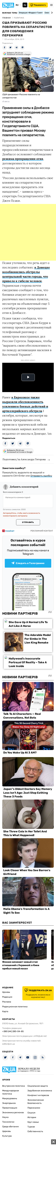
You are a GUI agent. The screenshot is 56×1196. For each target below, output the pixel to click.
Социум (31, 1112)
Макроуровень (9, 1098)
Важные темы (9, 13)
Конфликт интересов (38, 1095)
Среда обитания (10, 1126)
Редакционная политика (14, 1006)
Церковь (6, 1131)
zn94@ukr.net (40, 1036)
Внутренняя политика (13, 1086)
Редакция (7, 997)
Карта (5, 1011)
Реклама (6, 1001)
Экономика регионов (13, 1112)
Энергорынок (9, 1103)
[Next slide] (51, 13)
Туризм (31, 1126)
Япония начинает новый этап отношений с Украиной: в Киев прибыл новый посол (20, 965)
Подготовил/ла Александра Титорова (24, 459)
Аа (25, 5)
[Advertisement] (28, 232)
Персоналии (33, 1108)
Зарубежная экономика (39, 1090)
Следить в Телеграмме (30, 563)
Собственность (35, 1131)
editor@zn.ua (8, 1044)
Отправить (28, 522)
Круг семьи (33, 1122)
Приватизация (9, 1108)
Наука (5, 1117)
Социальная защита (37, 1086)
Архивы (6, 992)
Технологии (8, 1122)
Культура (7, 1136)
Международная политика (10, 1092)
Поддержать (40, 5)
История (31, 1117)
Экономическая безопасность (35, 1101)
